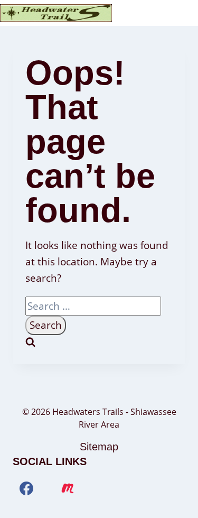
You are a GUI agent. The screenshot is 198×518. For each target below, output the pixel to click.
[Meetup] (67, 488)
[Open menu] (188, 13)
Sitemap (99, 446)
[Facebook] (26, 488)
